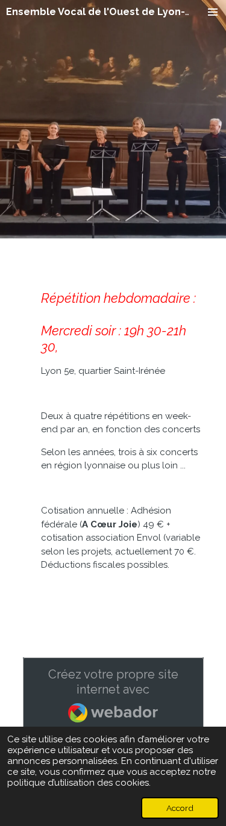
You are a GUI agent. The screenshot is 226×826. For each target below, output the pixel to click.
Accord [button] (179, 808)
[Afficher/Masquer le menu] (212, 12)
